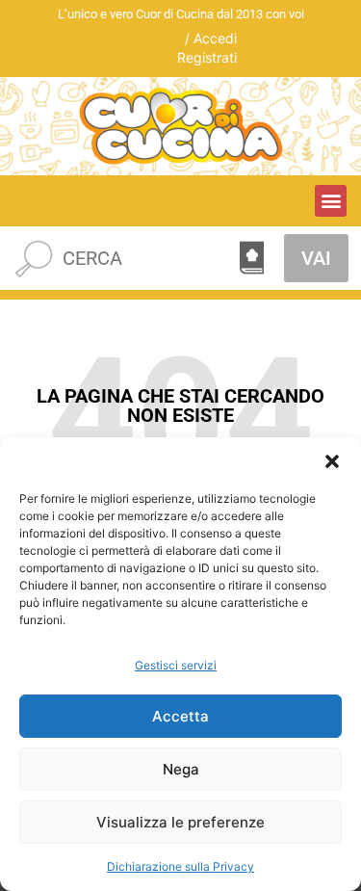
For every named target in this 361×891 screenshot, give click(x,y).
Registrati (207, 57)
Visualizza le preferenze (180, 822)
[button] (332, 461)
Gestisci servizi (176, 665)
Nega (181, 769)
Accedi (215, 38)
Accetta (180, 716)
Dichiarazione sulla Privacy (180, 866)
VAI (316, 258)
